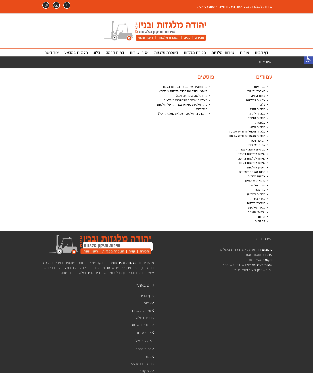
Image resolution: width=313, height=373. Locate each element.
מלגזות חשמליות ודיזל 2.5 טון (247, 131)
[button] (308, 59)
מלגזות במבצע (256, 194)
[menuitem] (258, 52)
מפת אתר (259, 87)
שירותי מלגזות (256, 212)
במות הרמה (258, 96)
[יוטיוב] (56, 5)
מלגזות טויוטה (256, 118)
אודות (261, 217)
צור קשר (260, 190)
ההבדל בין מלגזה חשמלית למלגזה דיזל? (182, 114)
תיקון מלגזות (257, 185)
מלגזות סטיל (257, 109)
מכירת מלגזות (256, 208)
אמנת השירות (256, 145)
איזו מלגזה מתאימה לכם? (191, 96)
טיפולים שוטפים (255, 181)
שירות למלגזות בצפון (252, 163)
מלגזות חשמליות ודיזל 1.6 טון (247, 136)
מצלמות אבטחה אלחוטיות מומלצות (185, 100)
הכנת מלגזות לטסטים (252, 172)
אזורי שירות (258, 199)
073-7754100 (254, 255)
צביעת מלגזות (256, 176)
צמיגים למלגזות (255, 100)
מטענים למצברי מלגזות (251, 149)
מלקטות (260, 123)
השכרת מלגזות (256, 203)
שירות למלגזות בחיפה (251, 158)
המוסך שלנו (258, 140)
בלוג (262, 105)
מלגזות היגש (257, 127)
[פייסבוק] (66, 5)
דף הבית (260, 221)
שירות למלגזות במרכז (251, 154)
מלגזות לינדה (257, 114)
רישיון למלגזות (256, 167)
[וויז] (45, 5)
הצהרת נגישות (256, 91)
